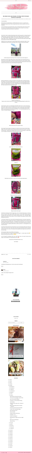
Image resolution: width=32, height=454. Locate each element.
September (12, 390)
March (11, 425)
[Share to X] (4, 254)
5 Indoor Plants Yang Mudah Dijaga (15, 409)
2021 (10, 430)
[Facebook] (28, 0)
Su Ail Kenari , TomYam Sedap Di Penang (16, 400)
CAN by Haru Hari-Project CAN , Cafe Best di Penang (16, 404)
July (11, 393)
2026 (10, 379)
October (11, 389)
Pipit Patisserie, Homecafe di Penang (15, 396)
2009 (10, 447)
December (11, 386)
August (11, 392)
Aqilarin (4, 269)
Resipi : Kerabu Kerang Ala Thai (16, 373)
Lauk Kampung (12, 401)
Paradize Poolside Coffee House (15, 413)
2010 (10, 445)
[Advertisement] (16, 309)
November (11, 388)
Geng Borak (5, 261)
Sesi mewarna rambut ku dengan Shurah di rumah (16, 339)
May (11, 422)
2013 (10, 441)
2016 (10, 437)
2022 (10, 385)
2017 (10, 435)
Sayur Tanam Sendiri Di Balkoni (14, 399)
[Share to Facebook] (5, 254)
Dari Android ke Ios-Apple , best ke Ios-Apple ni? (16, 418)
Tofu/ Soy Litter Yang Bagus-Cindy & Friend (16, 397)
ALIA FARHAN (21, 452)
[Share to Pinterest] (6, 254)
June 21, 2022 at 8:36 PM (5, 262)
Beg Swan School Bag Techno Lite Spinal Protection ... (16, 406)
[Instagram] (17, 318)
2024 (10, 382)
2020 (10, 431)
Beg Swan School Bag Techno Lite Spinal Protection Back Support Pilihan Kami (16, 17)
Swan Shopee (16, 241)
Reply (2, 266)
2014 (10, 440)
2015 (10, 438)
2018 (10, 434)
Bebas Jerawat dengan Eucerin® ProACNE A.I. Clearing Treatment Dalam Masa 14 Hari (16, 356)
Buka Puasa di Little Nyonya (14, 419)
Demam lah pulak (12, 411)
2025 (10, 381)
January (11, 428)
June (11, 395)
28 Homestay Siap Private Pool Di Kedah (16, 407)
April (11, 424)
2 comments (29, 254)
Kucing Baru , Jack (12, 414)
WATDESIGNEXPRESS (28, 452)
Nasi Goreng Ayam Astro (13, 410)
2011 (10, 444)
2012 (10, 442)
